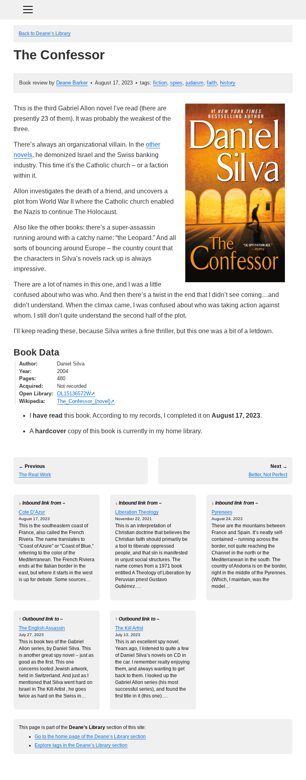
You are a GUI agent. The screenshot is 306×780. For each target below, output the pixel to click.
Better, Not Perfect (268, 474)
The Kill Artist (129, 628)
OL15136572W (74, 394)
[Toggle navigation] (153, 8)
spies (176, 83)
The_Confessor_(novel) (83, 401)
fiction (160, 83)
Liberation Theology (137, 512)
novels (23, 154)
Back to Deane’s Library (45, 33)
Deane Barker (72, 83)
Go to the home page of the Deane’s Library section (90, 736)
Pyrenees (222, 512)
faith (212, 83)
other (153, 144)
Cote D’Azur (32, 512)
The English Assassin (42, 628)
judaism (195, 83)
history (227, 83)
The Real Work (35, 474)
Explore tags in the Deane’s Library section (81, 745)
